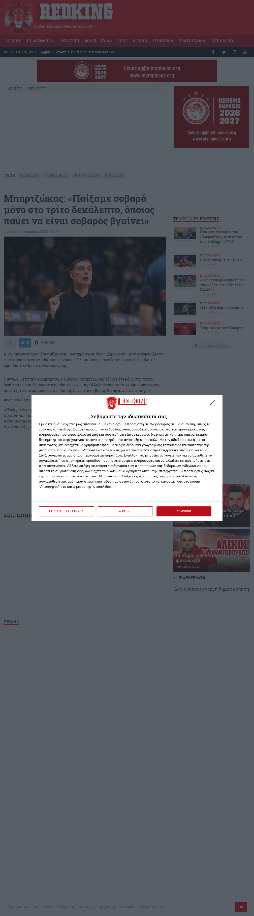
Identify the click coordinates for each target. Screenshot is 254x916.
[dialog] (127, 458)
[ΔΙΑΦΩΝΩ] (214, 404)
